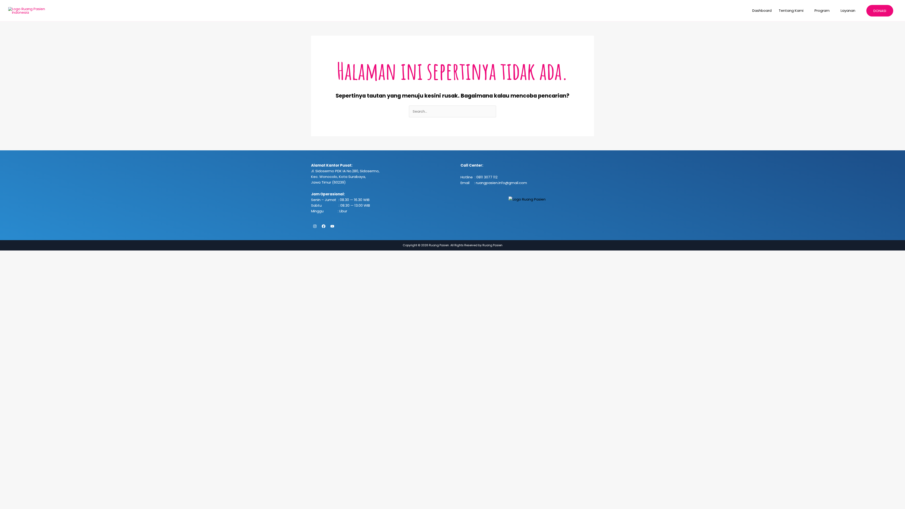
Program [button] (822, 10)
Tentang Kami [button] (791, 10)
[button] (879, 10)
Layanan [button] (848, 10)
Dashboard (762, 10)
